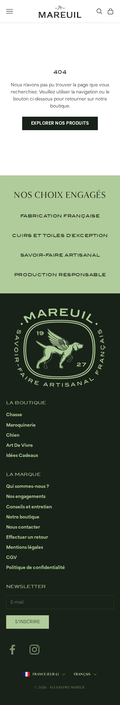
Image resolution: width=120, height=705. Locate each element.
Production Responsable (60, 274)
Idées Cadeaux (22, 455)
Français (82, 674)
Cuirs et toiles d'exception (60, 235)
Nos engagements (26, 496)
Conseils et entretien (29, 506)
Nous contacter (23, 527)
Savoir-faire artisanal (60, 255)
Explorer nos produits (60, 123)
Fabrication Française (60, 216)
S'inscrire (27, 621)
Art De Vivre (19, 445)
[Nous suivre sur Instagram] (34, 649)
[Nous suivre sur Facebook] (12, 649)
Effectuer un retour (27, 537)
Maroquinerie (21, 425)
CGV (11, 557)
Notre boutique (22, 516)
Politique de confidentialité (35, 567)
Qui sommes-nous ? (27, 486)
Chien (12, 435)
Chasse (14, 414)
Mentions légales (24, 547)
